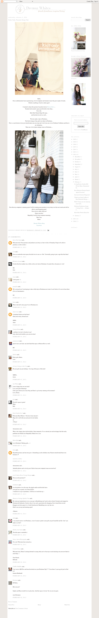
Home (39, 605)
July (76, 169)
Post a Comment (12, 602)
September (78, 164)
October (77, 162)
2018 (74, 142)
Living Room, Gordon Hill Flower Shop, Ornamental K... (81, 186)
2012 (74, 154)
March (77, 179)
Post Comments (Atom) (22, 608)
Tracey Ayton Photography (20, 539)
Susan (14, 302)
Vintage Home (16, 329)
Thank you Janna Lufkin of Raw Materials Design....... (81, 198)
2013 (74, 152)
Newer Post (11, 605)
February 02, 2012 (19, 544)
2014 (74, 149)
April (76, 177)
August (77, 167)
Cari (14, 252)
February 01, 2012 (19, 247)
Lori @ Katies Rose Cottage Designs (22, 475)
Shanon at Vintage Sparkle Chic (21, 498)
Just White (15, 384)
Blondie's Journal (17, 261)
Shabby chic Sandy (18, 530)
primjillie (15, 286)
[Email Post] (47, 230)
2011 (74, 219)
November (78, 159)
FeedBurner (84, 130)
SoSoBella (15, 485)
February (77, 182)
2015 (74, 147)
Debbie (15, 354)
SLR (14, 518)
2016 (74, 144)
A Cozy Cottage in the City (20, 366)
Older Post (67, 605)
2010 (74, 221)
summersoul (16, 341)
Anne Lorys (16, 312)
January (77, 215)
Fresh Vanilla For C (18, 413)
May (76, 174)
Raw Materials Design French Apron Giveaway (82, 191)
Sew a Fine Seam (17, 240)
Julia (14, 450)
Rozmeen (15, 580)
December (77, 157)
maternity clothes (17, 459)
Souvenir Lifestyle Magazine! (82, 195)
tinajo (14, 277)
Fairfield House (17, 549)
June (76, 172)
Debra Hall (15, 440)
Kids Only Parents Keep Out (81, 212)
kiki (14, 399)
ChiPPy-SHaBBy (17, 566)
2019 (74, 139)
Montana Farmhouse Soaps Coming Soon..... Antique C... (81, 208)
